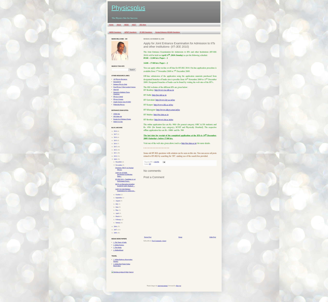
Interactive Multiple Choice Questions (121, 93)
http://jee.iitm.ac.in (161, 114)
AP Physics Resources (120, 79)
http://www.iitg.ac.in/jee (165, 99)
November (119, 165)
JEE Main (142, 25)
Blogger (178, 286)
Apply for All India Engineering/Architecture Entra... (123, 174)
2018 (115, 131)
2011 (115, 153)
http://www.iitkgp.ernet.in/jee (168, 109)
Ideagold (116, 89)
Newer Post (147, 237)
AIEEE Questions (115, 32)
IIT (150, 164)
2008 (115, 226)
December (119, 162)
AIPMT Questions (130, 32)
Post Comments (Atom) (159, 241)
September (119, 198)
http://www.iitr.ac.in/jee (163, 119)
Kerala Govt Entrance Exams (122, 119)
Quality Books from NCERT (122, 102)
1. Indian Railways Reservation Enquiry (122, 260)
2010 (115, 156)
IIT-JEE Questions (146, 32)
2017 (115, 134)
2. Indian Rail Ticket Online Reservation (121, 265)
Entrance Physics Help (120, 84)
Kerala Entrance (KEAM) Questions (167, 32)
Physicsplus (128, 7)
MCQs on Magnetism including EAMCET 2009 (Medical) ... (125, 185)
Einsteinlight (117, 82)
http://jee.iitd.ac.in (159, 95)
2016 (115, 137)
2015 (115, 140)
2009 (115, 159)
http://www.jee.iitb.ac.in (164, 90)
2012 (115, 150)
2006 (115, 233)
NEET (134, 25)
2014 (115, 143)
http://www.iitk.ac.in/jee (163, 104)
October (118, 194)
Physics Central (118, 96)
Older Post (212, 237)
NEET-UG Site (118, 122)
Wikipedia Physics (119, 104)
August (118, 201)
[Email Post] (163, 162)
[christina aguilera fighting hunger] (122, 272)
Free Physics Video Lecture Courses (124, 87)
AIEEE (126, 25)
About (119, 25)
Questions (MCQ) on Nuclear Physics (124, 168)
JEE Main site (117, 116)
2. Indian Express (118, 245)
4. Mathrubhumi (118, 250)
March (118, 216)
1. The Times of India (119, 242)
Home (111, 25)
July (117, 204)
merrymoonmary (163, 286)
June (117, 207)
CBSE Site (116, 114)
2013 (115, 146)
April (117, 213)
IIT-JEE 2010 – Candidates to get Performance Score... (125, 180)
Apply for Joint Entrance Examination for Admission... (125, 190)
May (117, 210)
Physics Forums (118, 99)
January (118, 223)
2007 (115, 230)
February (118, 219)
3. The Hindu (117, 247)
